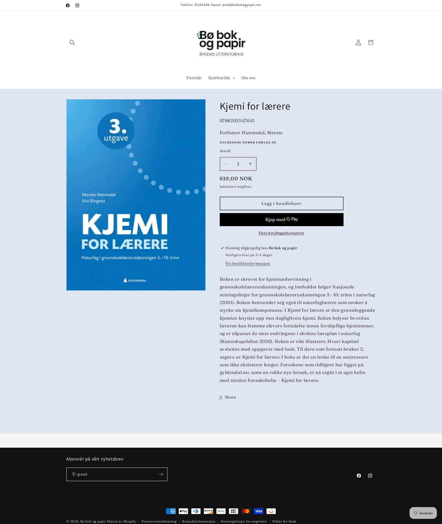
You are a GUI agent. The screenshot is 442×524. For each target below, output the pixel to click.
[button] (72, 42)
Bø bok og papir (93, 521)
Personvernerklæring (159, 521)
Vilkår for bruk (284, 521)
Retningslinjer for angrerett (244, 521)
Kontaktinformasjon (199, 521)
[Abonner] (161, 474)
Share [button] (230, 397)
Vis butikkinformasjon (247, 263)
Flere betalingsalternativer (281, 233)
